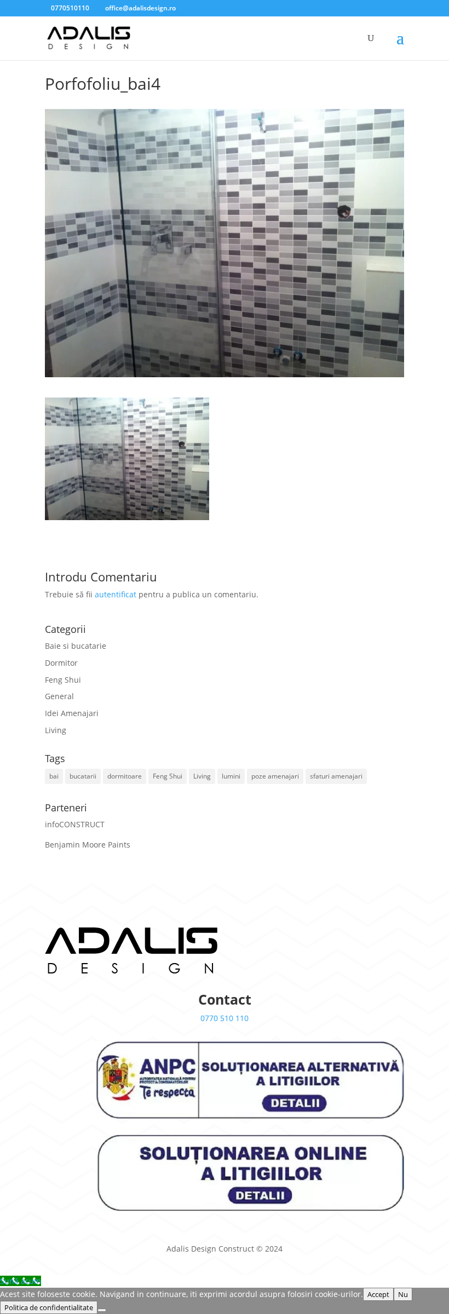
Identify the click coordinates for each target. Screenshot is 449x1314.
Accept (378, 1294)
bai (54, 776)
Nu (403, 1294)
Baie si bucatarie (75, 646)
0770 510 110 (224, 1018)
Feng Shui (63, 680)
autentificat (115, 594)
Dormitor (61, 663)
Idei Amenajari (72, 713)
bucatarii (83, 776)
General (59, 696)
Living (55, 730)
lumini (231, 776)
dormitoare (124, 776)
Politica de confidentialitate (48, 1307)
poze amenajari (275, 776)
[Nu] (101, 1310)
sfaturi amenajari (336, 776)
